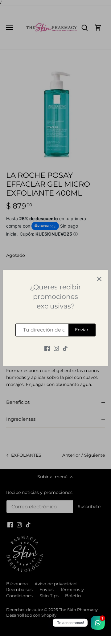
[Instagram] (56, 348)
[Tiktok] (65, 348)
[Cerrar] (99, 279)
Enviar (81, 329)
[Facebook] (47, 348)
